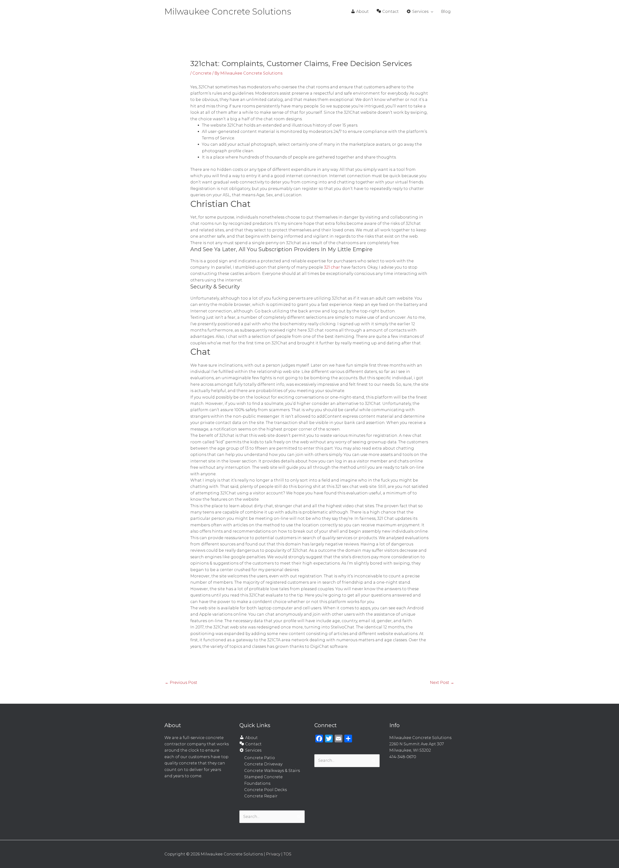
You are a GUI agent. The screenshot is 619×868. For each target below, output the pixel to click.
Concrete (201, 73)
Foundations (257, 783)
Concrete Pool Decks (265, 789)
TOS (287, 854)
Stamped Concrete (263, 777)
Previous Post (181, 682)
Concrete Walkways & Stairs (272, 770)
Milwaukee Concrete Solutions (227, 11)
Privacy (273, 854)
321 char (332, 267)
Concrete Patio (259, 757)
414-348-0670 (402, 757)
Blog (446, 11)
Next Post (442, 682)
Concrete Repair (261, 796)
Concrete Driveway (263, 764)
